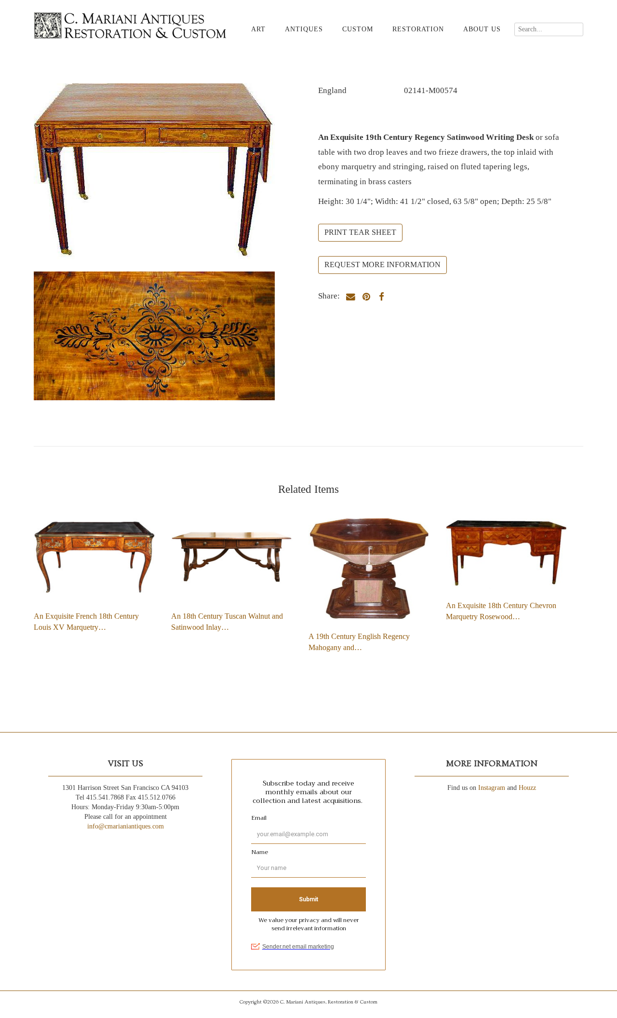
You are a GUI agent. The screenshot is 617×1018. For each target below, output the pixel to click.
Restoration (418, 29)
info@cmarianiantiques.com (125, 826)
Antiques (304, 29)
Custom (357, 29)
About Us (482, 29)
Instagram (491, 787)
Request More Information (382, 264)
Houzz (527, 787)
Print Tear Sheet (360, 232)
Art (258, 29)
